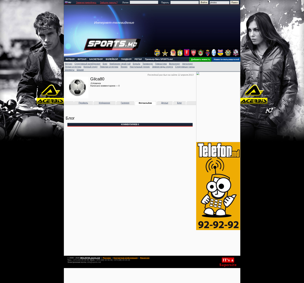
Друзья (164, 103)
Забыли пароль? (109, 2)
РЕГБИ (138, 59)
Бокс (105, 64)
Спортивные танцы (185, 67)
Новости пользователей (226, 59)
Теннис (124, 67)
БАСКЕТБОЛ (96, 59)
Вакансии (145, 258)
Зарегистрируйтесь (86, 2)
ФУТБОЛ (70, 59)
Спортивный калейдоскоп (87, 64)
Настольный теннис (140, 67)
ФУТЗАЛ (82, 59)
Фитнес (68, 64)
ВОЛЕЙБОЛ (112, 59)
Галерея (125, 103)
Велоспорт (174, 64)
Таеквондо (147, 64)
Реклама (107, 258)
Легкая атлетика (73, 67)
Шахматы (69, 70)
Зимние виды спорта (162, 67)
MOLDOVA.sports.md (90, 258)
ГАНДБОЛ (126, 59)
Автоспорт (187, 64)
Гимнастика (161, 64)
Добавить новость (200, 59)
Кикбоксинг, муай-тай (120, 64)
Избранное (104, 103)
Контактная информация (125, 258)
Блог (179, 103)
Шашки (80, 70)
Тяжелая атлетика (109, 67)
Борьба (136, 64)
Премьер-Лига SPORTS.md (159, 59)
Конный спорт (91, 67)
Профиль (83, 103)
